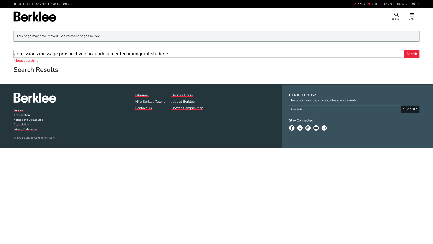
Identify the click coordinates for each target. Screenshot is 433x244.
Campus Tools (394, 4)
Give (375, 4)
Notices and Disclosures (28, 120)
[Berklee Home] (35, 98)
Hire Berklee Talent (150, 101)
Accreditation (22, 115)
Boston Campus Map (187, 108)
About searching (26, 60)
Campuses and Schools (53, 4)
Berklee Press (182, 95)
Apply (361, 4)
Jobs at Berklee (183, 101)
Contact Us (143, 108)
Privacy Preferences (26, 129)
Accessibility (21, 124)
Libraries (142, 95)
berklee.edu (22, 4)
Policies (18, 110)
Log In (415, 4)
